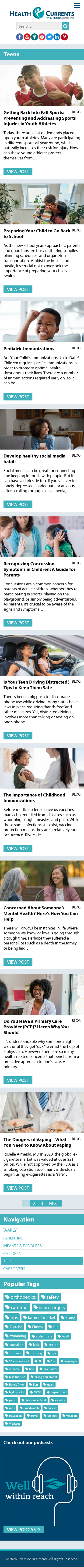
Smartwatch (31, 1408)
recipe (53, 1344)
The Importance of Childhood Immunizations (34, 797)
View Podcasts (23, 1529)
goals (50, 1384)
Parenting (13, 1238)
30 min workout (19, 1361)
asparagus (70, 1361)
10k (53, 1353)
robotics (60, 1400)
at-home (14, 1369)
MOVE (37, 1392)
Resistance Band (35, 1400)
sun (56, 1326)
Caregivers (14, 1268)
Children (12, 1253)
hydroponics (16, 1392)
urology (52, 1415)
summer (19, 1307)
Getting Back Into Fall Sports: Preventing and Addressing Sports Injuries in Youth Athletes (40, 117)
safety (53, 1297)
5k (40, 1361)
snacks (52, 1408)
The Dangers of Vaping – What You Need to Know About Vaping (37, 1142)
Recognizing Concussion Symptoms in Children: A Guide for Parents (40, 569)
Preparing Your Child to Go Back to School (37, 233)
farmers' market (41, 1317)
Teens (8, 1261)
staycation (15, 1415)
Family (9, 1230)
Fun (35, 1384)
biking (70, 1317)
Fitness (37, 1326)
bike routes (50, 1369)
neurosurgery (52, 1307)
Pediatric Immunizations (29, 348)
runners (15, 1353)
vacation (71, 1415)
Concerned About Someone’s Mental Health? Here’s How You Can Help (41, 913)
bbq (31, 1369)
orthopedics (23, 1297)
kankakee (16, 1344)
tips (14, 1317)
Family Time (16, 1384)
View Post (18, 171)
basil (65, 1336)
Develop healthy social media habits (35, 458)
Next (54, 1203)
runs (11, 1408)
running (36, 1353)
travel (34, 1415)
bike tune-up (17, 1377)
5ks (53, 1361)
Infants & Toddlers (22, 1245)
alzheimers (44, 1336)
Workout (14, 1423)
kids (36, 1344)
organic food (58, 1392)
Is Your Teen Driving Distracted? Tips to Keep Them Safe (37, 684)
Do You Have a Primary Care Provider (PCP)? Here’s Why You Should (36, 1026)
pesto (12, 1400)
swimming (18, 1335)
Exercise (16, 1326)
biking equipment (46, 1377)
